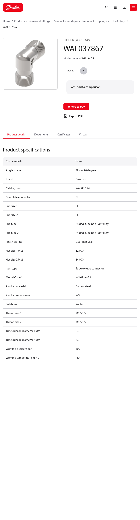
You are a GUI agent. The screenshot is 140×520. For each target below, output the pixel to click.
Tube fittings (117, 21)
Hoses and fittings (39, 21)
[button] (116, 7)
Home (6, 21)
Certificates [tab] (63, 134)
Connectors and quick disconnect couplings (80, 21)
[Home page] (13, 7)
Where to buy (76, 106)
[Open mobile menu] (133, 7)
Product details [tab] (16, 134)
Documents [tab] (41, 134)
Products (19, 21)
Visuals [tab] (83, 134)
